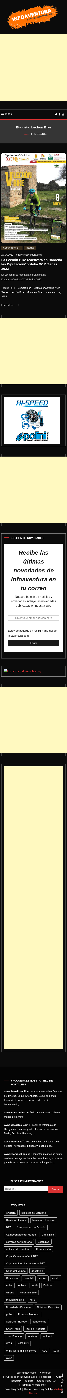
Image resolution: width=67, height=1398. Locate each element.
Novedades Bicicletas (18, 1307)
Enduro (47, 1285)
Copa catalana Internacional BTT (25, 1263)
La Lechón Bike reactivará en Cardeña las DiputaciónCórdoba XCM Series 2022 (31, 264)
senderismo (39, 1321)
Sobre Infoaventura (26, 1373)
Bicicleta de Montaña (33, 1212)
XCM (56, 1350)
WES (9, 1343)
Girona (10, 1292)
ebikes (22, 1285)
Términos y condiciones (34, 1385)
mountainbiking (53, 292)
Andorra (11, 1212)
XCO (9, 1357)
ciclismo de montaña (18, 1249)
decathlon (37, 1270)
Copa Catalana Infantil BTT (22, 1256)
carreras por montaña (19, 1241)
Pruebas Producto (28, 1314)
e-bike (43, 1278)
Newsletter (45, 1373)
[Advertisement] (33, 67)
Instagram (16, 1381)
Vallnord (47, 1336)
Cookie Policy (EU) (46, 1381)
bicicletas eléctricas (43, 1219)
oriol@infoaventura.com (29, 254)
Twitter (58, 1377)
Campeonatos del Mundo (21, 1234)
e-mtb (55, 1278)
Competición (24, 287)
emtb (35, 1285)
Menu (8, 113)
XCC (44, 1350)
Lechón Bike (17, 292)
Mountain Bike (34, 292)
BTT (12, 287)
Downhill (29, 1278)
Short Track (13, 1328)
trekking (32, 1336)
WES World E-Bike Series (21, 1350)
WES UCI (23, 1343)
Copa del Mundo (16, 1270)
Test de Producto (35, 1328)
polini (9, 1314)
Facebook (46, 1377)
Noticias (30, 248)
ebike (9, 1285)
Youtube (29, 1381)
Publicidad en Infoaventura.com (21, 1377)
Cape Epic (48, 1234)
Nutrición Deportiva (48, 1307)
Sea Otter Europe (16, 1321)
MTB (4, 296)
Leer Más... (8, 305)
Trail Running (14, 1336)
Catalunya (44, 1241)
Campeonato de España (31, 1227)
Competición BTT (12, 248)
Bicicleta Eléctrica (16, 1219)
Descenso (12, 1278)
